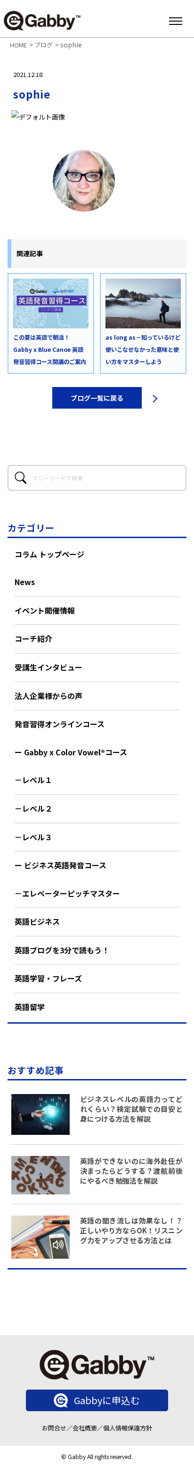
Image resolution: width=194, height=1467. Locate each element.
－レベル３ (33, 837)
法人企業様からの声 (48, 695)
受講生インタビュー (48, 667)
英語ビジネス (37, 921)
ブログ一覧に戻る (97, 398)
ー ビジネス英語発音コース (60, 865)
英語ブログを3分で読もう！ (62, 950)
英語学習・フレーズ (48, 978)
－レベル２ (33, 808)
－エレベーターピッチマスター (67, 893)
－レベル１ (33, 779)
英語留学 (30, 1006)
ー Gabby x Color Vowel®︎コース (71, 752)
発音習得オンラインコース (60, 724)
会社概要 (85, 1427)
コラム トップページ (49, 554)
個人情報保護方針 (127, 1427)
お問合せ (54, 1427)
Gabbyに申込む (107, 1400)
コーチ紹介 (33, 638)
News (25, 581)
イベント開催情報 (45, 610)
